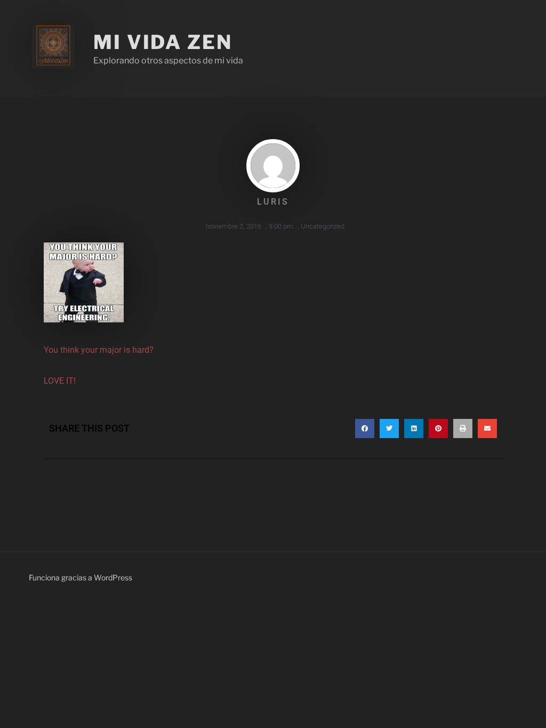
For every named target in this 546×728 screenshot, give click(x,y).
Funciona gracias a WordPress (80, 577)
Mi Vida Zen (162, 42)
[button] (364, 428)
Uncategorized (322, 226)
